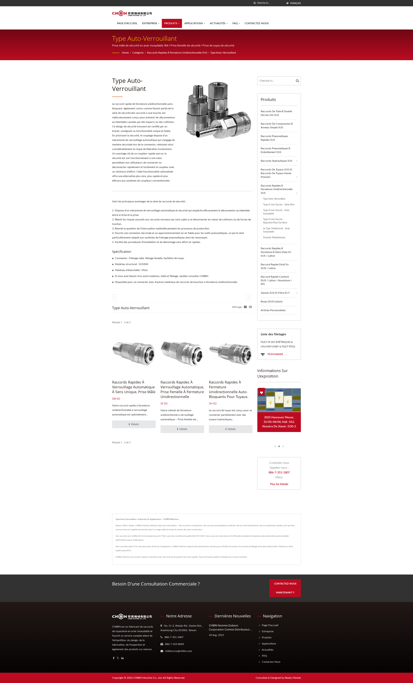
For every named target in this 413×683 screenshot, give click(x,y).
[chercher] (254, 3)
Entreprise (150, 23)
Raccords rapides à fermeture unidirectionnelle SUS (177, 52)
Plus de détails (279, 484)
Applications (193, 23)
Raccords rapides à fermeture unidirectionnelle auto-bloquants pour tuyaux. (228, 389)
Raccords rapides (190, 557)
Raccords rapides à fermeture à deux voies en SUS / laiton (276, 252)
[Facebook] (113, 658)
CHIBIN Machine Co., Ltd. (147, 678)
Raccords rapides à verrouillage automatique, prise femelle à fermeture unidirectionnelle (182, 389)
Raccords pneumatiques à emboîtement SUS (275, 150)
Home (125, 52)
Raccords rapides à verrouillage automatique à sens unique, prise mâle (133, 387)
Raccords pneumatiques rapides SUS (274, 138)
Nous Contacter (240, 557)
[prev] (114, 297)
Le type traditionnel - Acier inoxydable (276, 230)
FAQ (235, 23)
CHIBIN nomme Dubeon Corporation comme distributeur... (230, 627)
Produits (171, 23)
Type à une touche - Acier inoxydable (276, 212)
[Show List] (250, 307)
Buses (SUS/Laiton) (271, 301)
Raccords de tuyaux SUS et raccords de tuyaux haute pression (276, 173)
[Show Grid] (245, 307)
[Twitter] (118, 658)
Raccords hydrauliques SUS (276, 161)
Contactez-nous (257, 23)
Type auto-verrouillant (223, 52)
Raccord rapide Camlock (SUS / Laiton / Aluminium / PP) (276, 280)
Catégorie (137, 52)
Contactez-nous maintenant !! (285, 588)
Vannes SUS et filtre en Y (275, 293)
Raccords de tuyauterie (172, 557)
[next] (248, 297)
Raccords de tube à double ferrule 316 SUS (276, 113)
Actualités (218, 23)
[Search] (297, 81)
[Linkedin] (122, 658)
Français (295, 3)
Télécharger (275, 354)
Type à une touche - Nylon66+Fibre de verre (275, 221)
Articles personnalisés (273, 310)
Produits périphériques (274, 237)
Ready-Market (293, 678)
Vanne (201, 557)
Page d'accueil (127, 23)
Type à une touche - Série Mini (278, 204)
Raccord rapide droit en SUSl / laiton (275, 266)
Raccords (158, 557)
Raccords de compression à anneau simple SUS (277, 126)
